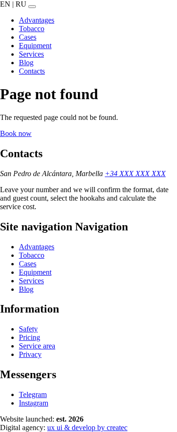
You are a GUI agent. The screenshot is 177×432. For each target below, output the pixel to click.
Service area (37, 346)
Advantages (36, 247)
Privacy (30, 354)
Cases (27, 264)
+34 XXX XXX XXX (135, 173)
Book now (16, 133)
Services (31, 281)
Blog (26, 289)
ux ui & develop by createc (87, 428)
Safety (28, 329)
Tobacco (31, 255)
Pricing (29, 337)
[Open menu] (32, 6)
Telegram (33, 394)
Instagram (33, 403)
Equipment (35, 272)
